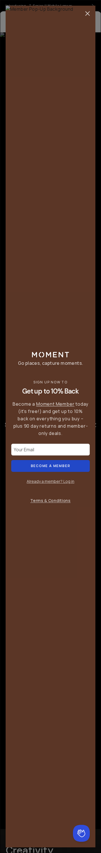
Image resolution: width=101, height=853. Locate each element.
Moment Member (55, 404)
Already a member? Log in (50, 481)
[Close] (87, 13)
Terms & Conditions (50, 500)
